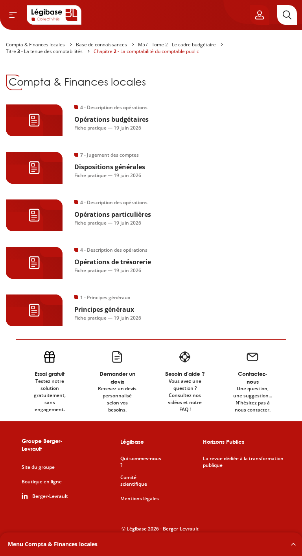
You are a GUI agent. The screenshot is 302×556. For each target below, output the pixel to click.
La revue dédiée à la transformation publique (243, 461)
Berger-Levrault (50, 496)
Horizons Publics (223, 441)
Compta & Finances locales (35, 44)
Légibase (132, 441)
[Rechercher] (287, 15)
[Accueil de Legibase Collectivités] (54, 15)
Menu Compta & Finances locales (53, 544)
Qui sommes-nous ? (140, 461)
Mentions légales (139, 499)
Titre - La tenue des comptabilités (44, 51)
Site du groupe (38, 467)
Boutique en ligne (42, 482)
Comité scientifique (133, 480)
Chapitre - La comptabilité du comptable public (146, 51)
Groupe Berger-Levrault (42, 444)
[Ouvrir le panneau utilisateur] (259, 15)
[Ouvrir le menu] (13, 15)
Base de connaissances (101, 44)
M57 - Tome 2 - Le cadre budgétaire (177, 44)
